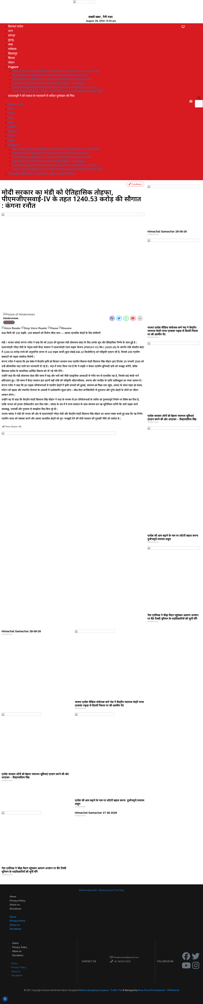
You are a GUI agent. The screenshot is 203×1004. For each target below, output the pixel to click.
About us (15, 904)
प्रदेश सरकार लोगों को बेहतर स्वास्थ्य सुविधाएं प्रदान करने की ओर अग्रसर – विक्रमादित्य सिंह (171, 417)
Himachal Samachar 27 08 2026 (96, 812)
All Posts (9, 322)
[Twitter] (196, 956)
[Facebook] (186, 956)
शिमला (11, 58)
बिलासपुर (12, 53)
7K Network (173, 990)
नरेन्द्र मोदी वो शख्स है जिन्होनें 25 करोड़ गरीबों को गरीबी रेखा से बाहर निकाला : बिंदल (52, 79)
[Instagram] (196, 965)
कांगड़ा (11, 35)
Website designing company (93, 990)
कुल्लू (10, 40)
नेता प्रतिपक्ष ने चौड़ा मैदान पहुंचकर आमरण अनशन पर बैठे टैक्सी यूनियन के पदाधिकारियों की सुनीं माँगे (172, 617)
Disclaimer (15, 908)
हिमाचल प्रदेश (15, 26)
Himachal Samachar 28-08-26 (167, 231)
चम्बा (10, 44)
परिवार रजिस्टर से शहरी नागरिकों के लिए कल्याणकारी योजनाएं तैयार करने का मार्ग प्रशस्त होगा (56, 71)
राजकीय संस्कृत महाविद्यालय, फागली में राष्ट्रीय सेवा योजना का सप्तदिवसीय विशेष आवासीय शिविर (57, 91)
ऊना (10, 31)
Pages (12, 67)
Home (13, 896)
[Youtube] (186, 965)
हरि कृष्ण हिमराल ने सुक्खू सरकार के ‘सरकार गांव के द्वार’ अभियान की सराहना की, (50, 75)
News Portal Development (152, 990)
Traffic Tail (116, 990)
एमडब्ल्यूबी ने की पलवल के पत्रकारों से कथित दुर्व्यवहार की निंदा (41, 96)
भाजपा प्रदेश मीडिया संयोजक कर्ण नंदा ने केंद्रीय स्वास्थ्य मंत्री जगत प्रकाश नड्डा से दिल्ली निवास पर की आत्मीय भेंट (172, 331)
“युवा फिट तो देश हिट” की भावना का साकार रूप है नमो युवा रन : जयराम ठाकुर (48, 83)
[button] (199, 98)
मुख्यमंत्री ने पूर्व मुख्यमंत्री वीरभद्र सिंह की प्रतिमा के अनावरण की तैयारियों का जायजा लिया (54, 87)
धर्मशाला (12, 49)
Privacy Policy (17, 900)
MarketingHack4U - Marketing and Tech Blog (101, 890)
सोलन (11, 62)
